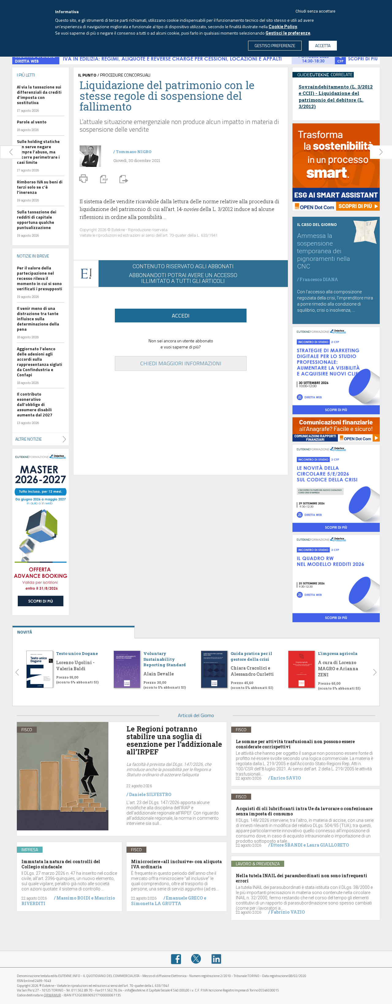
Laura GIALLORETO (328, 845)
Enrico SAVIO (286, 778)
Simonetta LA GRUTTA (156, 903)
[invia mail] (123, 178)
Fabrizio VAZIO (288, 912)
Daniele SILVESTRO (150, 794)
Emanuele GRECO (184, 898)
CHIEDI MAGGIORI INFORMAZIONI (180, 363)
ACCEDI (181, 315)
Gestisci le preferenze (288, 33)
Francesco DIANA (319, 279)
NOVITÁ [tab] (24, 632)
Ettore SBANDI (287, 845)
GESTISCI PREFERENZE (274, 45)
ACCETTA (322, 45)
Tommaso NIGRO (134, 151)
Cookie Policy (283, 26)
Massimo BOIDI (73, 898)
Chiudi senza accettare (315, 11)
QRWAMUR (52, 995)
